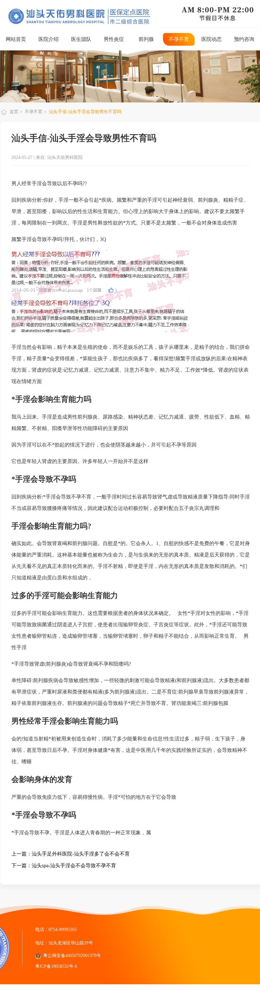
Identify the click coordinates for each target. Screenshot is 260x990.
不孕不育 (179, 39)
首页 (15, 111)
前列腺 (146, 39)
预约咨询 (244, 39)
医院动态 (211, 39)
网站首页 (16, 39)
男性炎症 (114, 39)
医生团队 (81, 39)
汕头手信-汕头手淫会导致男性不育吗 (85, 111)
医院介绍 (48, 39)
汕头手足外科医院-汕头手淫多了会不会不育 (81, 853)
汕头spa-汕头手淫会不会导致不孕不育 (74, 865)
